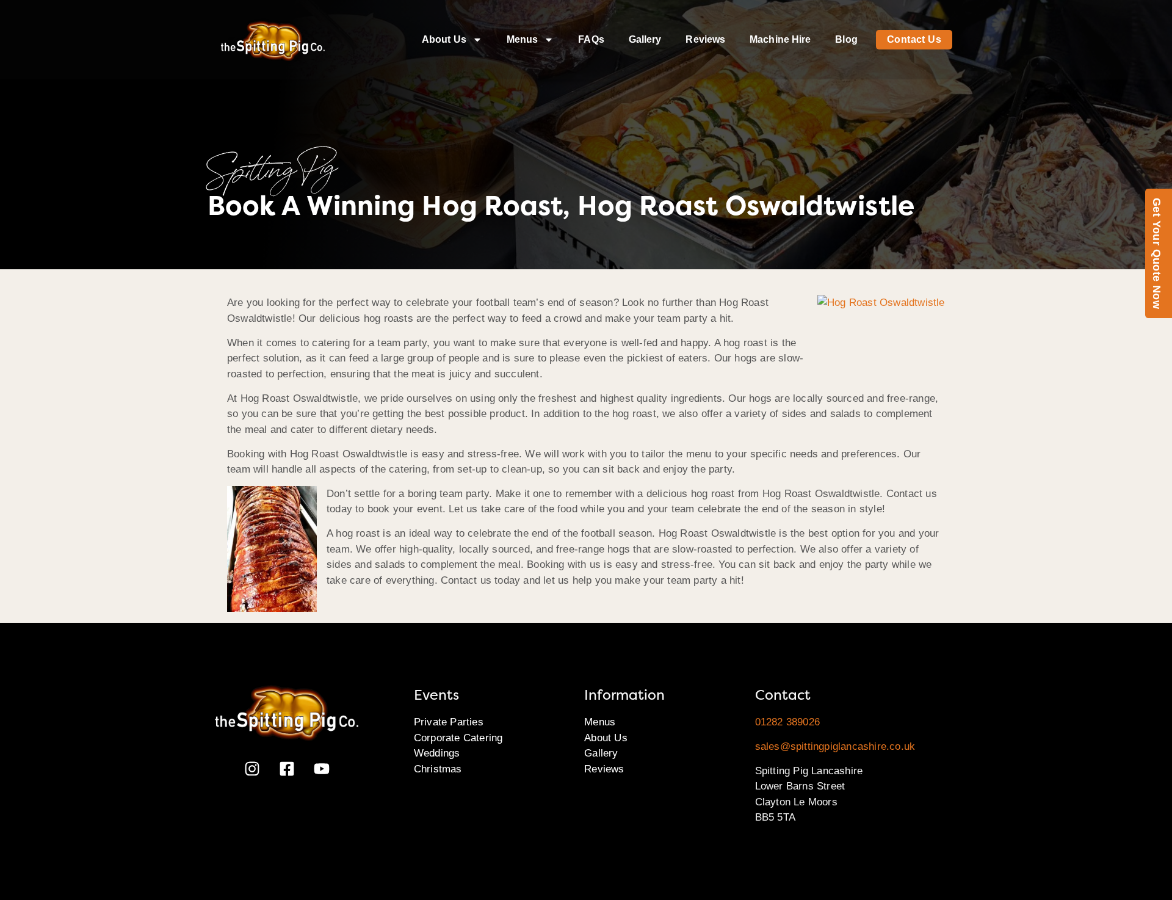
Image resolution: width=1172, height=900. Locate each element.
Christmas (438, 769)
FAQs (591, 39)
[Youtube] (322, 769)
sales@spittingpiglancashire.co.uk (835, 746)
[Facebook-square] (287, 769)
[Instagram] (252, 769)
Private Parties (448, 722)
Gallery (645, 39)
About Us (444, 39)
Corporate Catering (458, 738)
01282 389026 (787, 722)
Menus (522, 39)
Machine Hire (780, 39)
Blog (846, 39)
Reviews (705, 39)
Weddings (437, 753)
